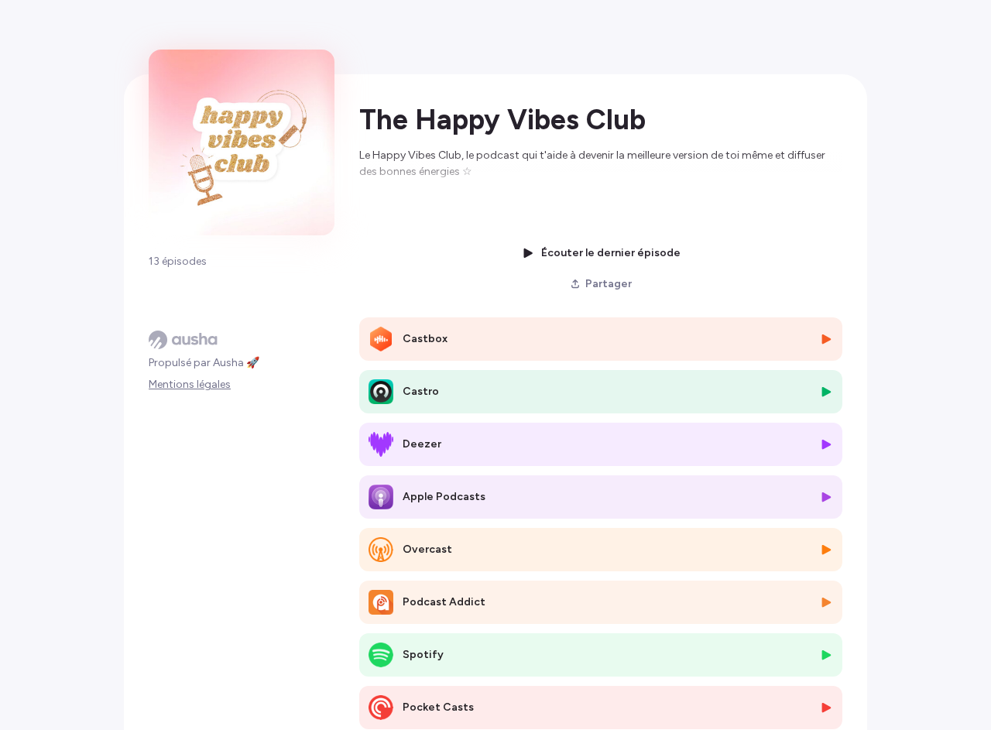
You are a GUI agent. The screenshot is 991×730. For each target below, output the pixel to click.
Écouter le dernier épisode (611, 252)
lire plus (378, 204)
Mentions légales (190, 384)
